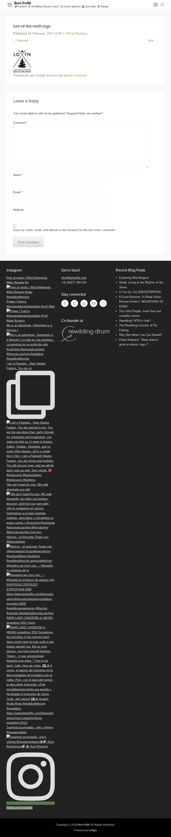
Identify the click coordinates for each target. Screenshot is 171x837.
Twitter (74, 303)
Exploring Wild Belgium (134, 277)
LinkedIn (84, 303)
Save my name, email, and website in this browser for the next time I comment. (64, 230)
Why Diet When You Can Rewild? (140, 335)
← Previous (20, 40)
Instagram (103, 303)
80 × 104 (64, 33)
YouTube (93, 303)
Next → (153, 40)
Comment (20, 122)
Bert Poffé (22, 3)
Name (18, 175)
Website (18, 209)
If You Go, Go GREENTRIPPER (140, 292)
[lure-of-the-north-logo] (85, 61)
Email (17, 192)
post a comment (75, 75)
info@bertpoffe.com (74, 277)
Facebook (65, 303)
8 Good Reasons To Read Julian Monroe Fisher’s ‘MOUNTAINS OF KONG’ (141, 301)
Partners (81, 33)
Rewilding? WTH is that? (135, 320)
